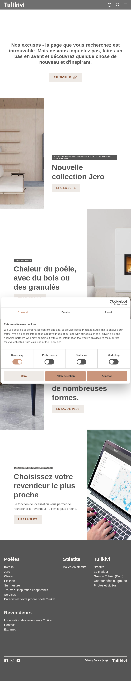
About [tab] (108, 312)
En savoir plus (67, 408)
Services (10, 594)
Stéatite (71, 559)
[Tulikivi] (18, 4)
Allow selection (65, 375)
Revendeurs (18, 612)
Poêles (12, 559)
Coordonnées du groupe (110, 581)
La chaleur (101, 571)
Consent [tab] (23, 312)
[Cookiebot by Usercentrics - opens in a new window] (112, 302)
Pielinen (9, 581)
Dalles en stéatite (74, 567)
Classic (9, 576)
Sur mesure (12, 585)
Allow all (107, 375)
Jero (7, 571)
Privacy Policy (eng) (96, 660)
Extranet (10, 629)
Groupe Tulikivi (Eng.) (108, 576)
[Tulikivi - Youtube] (18, 661)
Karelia (9, 567)
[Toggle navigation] (125, 5)
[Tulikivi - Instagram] (12, 661)
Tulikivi (102, 559)
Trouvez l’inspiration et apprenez (26, 590)
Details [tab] (65, 312)
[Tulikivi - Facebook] (6, 661)
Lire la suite (66, 187)
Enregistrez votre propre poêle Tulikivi (29, 599)
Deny (24, 375)
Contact (9, 625)
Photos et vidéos (105, 585)
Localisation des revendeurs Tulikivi (28, 620)
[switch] (49, 361)
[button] (118, 5)
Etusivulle (62, 77)
